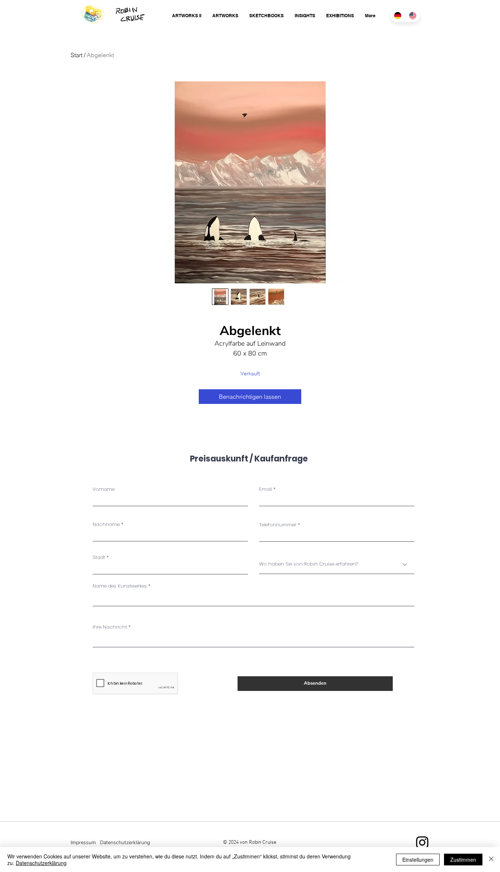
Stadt (99, 557)
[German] (398, 15)
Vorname (104, 489)
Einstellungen (417, 859)
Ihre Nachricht (110, 627)
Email (265, 489)
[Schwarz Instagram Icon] (422, 842)
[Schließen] (491, 859)
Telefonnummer (277, 524)
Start (76, 55)
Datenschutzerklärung (41, 863)
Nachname (106, 524)
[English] (412, 15)
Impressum (83, 842)
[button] (187, 15)
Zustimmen (463, 859)
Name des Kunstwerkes (120, 586)
